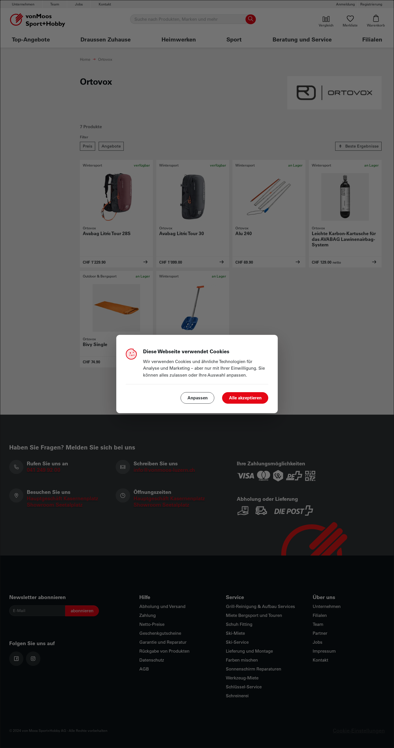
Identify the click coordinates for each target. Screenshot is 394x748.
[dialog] (197, 374)
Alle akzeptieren (245, 398)
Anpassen (197, 398)
